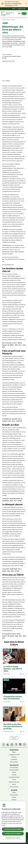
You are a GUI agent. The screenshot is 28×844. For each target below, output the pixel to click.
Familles (14, 774)
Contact (13, 8)
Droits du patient (14, 770)
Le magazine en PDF (21, 8)
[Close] (26, 4)
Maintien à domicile (14, 782)
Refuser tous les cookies (12, 833)
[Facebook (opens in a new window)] (3, 744)
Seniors (14, 784)
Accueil (4, 19)
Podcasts (14, 757)
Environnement (14, 795)
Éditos (14, 752)
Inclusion (14, 799)
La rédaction (14, 759)
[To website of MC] (3, 13)
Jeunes (14, 779)
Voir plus (14, 738)
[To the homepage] (11, 13)
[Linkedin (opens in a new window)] (7, 744)
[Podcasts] (16, 744)
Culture (13, 19)
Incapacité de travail (14, 777)
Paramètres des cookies (13, 838)
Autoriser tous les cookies (13, 829)
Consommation (14, 767)
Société (8, 19)
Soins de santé (14, 786)
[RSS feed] (24, 744)
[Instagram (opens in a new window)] (11, 744)
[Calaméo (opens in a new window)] (20, 744)
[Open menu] (19, 13)
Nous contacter (14, 762)
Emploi (14, 772)
